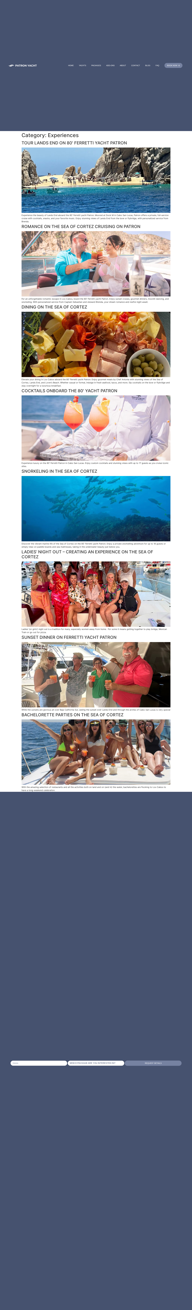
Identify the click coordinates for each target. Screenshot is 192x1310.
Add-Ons (110, 65)
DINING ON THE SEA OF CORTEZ (54, 307)
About (123, 65)
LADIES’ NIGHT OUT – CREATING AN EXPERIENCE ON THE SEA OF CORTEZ (87, 554)
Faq (157, 65)
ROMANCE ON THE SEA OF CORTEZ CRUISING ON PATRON (81, 226)
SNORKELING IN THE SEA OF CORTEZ (59, 471)
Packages (96, 65)
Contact (135, 65)
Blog (147, 65)
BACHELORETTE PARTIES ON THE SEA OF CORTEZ (72, 714)
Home (71, 65)
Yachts (82, 65)
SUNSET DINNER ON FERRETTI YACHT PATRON (69, 637)
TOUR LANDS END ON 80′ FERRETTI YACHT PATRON (74, 142)
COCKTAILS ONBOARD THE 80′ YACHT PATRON (69, 390)
